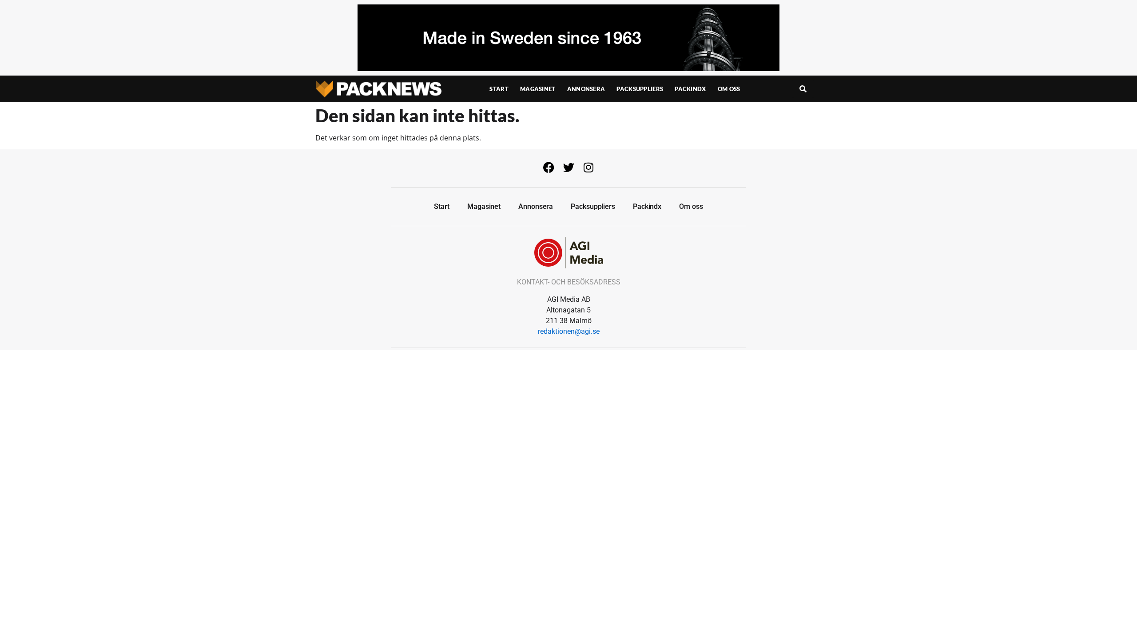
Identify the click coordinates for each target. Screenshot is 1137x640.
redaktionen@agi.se (569, 331)
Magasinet (538, 88)
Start (499, 88)
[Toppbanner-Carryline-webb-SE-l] (568, 68)
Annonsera (586, 88)
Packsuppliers (639, 88)
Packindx (690, 88)
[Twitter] (568, 167)
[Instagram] (588, 167)
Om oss (729, 88)
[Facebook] (548, 167)
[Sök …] (803, 89)
